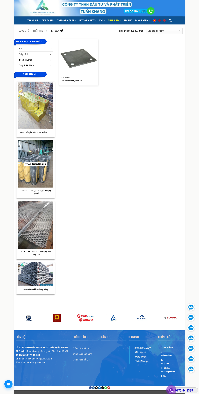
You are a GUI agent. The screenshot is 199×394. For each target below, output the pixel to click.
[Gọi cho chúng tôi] (105, 387)
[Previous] (16, 322)
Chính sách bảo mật (82, 348)
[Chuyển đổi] (51, 48)
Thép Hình (113, 20)
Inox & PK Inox (87, 20)
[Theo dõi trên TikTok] (96, 387)
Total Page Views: (168, 371)
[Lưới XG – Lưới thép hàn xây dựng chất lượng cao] (35, 225)
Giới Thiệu (47, 20)
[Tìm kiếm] (170, 20)
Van (101, 20)
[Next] (183, 322)
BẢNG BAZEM (141, 20)
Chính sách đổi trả (81, 359)
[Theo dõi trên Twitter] (99, 387)
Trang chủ (33, 20)
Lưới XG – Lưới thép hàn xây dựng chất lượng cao (35, 253)
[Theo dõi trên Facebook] (90, 387)
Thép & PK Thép (65, 20)
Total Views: (166, 363)
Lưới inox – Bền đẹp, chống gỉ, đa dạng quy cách (35, 192)
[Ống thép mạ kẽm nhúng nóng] (35, 274)
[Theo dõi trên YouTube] (108, 387)
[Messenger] (8, 384)
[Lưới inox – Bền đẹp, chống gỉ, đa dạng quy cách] (35, 164)
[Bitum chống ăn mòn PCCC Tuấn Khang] (35, 105)
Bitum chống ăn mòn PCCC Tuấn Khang (36, 132)
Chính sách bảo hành (82, 354)
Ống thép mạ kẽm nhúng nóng (35, 289)
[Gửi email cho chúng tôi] (102, 387)
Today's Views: (167, 355)
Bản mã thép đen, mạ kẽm (71, 80)
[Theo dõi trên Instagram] (93, 387)
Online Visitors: (167, 347)
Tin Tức (128, 20)
